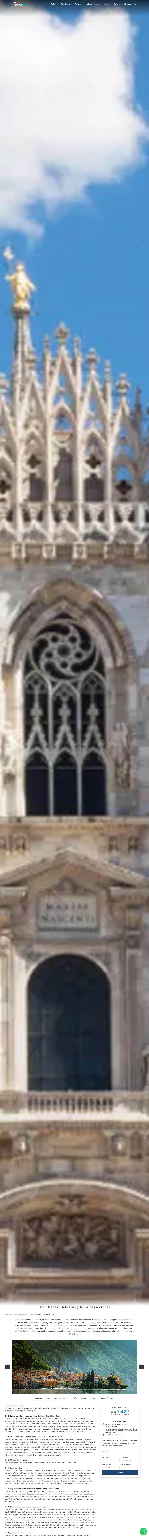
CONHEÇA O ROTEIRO (41, 1398)
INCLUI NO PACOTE (60, 1398)
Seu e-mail (105, 1451)
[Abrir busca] (135, 4)
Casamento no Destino (122, 4)
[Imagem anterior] (7, 1367)
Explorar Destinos (92, 4)
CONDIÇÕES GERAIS (108, 1398)
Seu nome (105, 1457)
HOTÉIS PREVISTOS (79, 1398)
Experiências (66, 4)
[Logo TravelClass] (20, 4)
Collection (54, 4)
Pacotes (78, 4)
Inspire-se (107, 4)
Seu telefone (124, 1457)
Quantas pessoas (125, 1464)
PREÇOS (93, 1398)
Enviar (120, 1472)
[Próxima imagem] (141, 1367)
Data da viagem (106, 1464)
